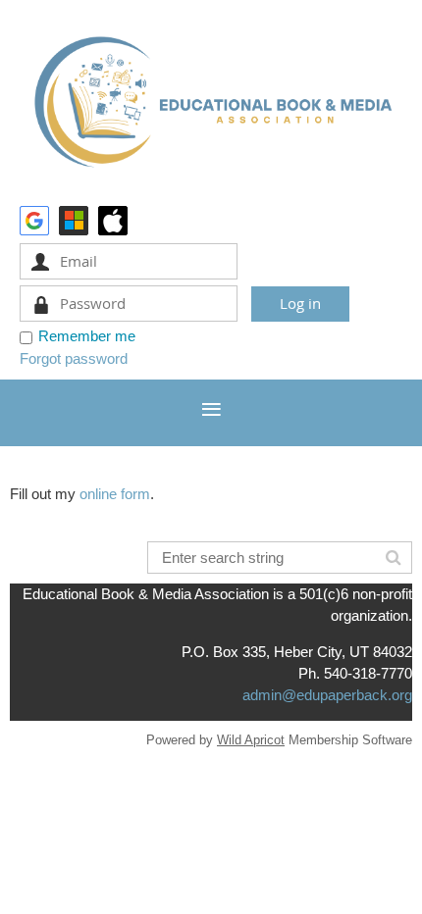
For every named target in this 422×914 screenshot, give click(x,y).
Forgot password (74, 358)
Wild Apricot (251, 740)
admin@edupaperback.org (327, 694)
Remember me (86, 336)
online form (114, 493)
